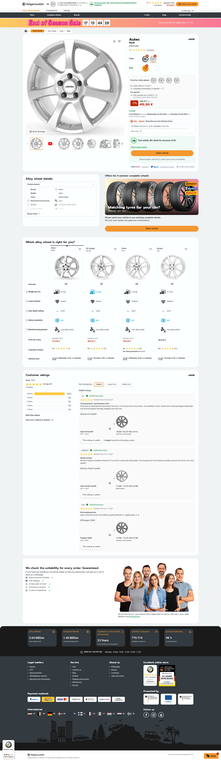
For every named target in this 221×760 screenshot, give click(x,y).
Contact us (76, 670)
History (114, 670)
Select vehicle (37, 31)
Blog (164, 15)
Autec (62, 31)
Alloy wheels (52, 31)
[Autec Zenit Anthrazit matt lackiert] (145, 59)
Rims (32, 15)
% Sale (147, 15)
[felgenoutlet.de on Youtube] (161, 715)
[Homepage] (26, 30)
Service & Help (185, 15)
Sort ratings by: (85, 384)
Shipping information (80, 679)
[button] (61, 184)
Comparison (51, 10)
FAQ (74, 667)
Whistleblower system (38, 676)
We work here (134, 617)
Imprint (32, 667)
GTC (31, 670)
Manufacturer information (40, 679)
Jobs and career (117, 676)
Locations (115, 673)
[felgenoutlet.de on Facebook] (146, 715)
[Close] (191, 22)
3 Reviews (150, 50)
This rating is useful (91, 440)
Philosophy (115, 667)
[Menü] (12, 741)
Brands (77, 15)
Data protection (36, 673)
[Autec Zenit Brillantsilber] (153, 59)
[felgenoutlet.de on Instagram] (153, 715)
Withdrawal (76, 682)
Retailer (75, 676)
